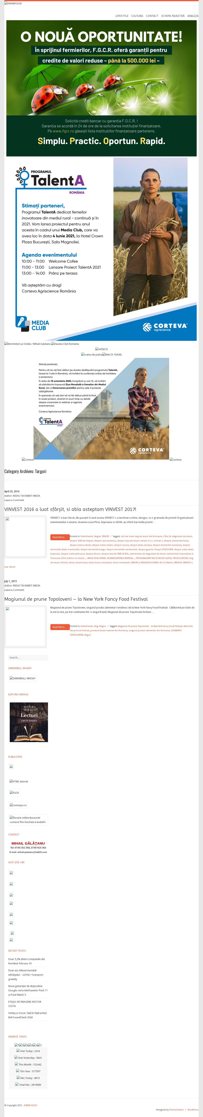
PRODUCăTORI (180, 558)
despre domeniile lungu (92, 549)
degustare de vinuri (182, 536)
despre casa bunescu (105, 540)
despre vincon (93, 554)
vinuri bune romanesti (100, 562)
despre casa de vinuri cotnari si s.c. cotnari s (140, 540)
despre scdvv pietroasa (73, 554)
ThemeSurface (176, 1109)
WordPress (193, 1109)
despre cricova (121, 545)
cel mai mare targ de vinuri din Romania (141, 536)
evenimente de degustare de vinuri (148, 554)
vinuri (72, 562)
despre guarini (145, 549)
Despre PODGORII (163, 549)
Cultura (137, 15)
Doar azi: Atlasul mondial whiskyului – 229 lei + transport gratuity (25, 975)
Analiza (193, 15)
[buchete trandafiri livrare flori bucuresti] (28, 825)
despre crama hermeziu (176, 540)
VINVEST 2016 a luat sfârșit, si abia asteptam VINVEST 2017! (70, 509)
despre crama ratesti (80, 545)
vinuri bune (81, 562)
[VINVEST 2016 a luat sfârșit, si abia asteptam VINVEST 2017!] (25, 555)
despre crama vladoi (102, 545)
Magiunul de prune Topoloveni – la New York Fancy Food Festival (76, 599)
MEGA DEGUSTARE (96, 558)
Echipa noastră (173, 15)
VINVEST (178, 562)
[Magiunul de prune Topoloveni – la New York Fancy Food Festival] (25, 645)
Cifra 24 (167, 536)
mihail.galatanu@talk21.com (32, 852)
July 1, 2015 (10, 581)
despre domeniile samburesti (121, 549)
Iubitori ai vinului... (76, 558)
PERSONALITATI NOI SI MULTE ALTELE (154, 558)
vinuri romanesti (121, 562)
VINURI (105, 536)
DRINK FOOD (30, 1105)
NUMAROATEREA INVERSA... (121, 558)
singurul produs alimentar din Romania (149, 630)
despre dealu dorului (141, 545)
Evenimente (87, 536)
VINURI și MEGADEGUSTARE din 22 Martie (152, 562)
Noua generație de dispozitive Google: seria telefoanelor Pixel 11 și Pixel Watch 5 (28, 990)
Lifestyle (121, 15)
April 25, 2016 (11, 491)
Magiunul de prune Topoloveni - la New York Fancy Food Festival (150, 626)
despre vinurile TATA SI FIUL (115, 554)
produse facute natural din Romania (109, 630)
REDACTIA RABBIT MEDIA (26, 495)
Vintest (64, 562)
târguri (87, 635)
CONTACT (152, 15)
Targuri (97, 536)
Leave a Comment (14, 500)
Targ (96, 626)
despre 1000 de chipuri (81, 540)
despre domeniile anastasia (167, 545)
